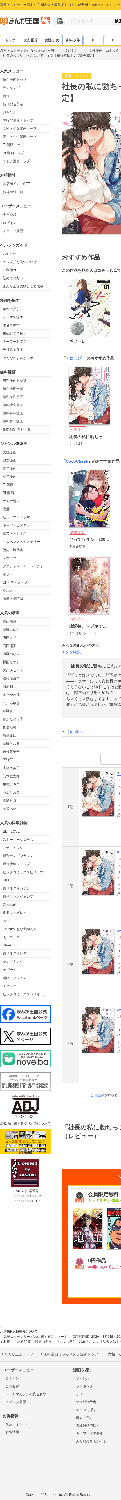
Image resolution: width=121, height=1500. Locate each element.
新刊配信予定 (13, 104)
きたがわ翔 (11, 695)
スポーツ (9, 558)
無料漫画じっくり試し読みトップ (70, 1354)
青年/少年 (73, 40)
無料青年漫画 (13, 413)
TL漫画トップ (13, 145)
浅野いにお (11, 630)
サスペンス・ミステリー (21, 542)
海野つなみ (11, 654)
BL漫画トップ (13, 153)
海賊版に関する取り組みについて (25, 1124)
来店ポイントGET (16, 184)
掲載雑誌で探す (14, 333)
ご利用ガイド (13, 270)
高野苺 (8, 760)
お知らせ (9, 254)
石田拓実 (9, 646)
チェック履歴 (13, 231)
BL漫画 (8, 493)
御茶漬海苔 (11, 678)
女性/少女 (52, 40)
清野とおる (11, 744)
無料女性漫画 (13, 397)
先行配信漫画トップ (18, 120)
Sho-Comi (10, 945)
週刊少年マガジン (16, 888)
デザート (9, 970)
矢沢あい (9, 809)
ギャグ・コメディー (18, 525)
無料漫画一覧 (13, 389)
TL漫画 (8, 485)
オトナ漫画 (11, 501)
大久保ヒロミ (13, 670)
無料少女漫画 (13, 405)
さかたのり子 (13, 719)
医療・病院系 (13, 599)
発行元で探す (13, 350)
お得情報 (12, 1432)
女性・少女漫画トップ (20, 129)
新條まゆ (9, 735)
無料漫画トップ (14, 80)
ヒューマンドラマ (16, 517)
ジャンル (9, 112)
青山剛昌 (9, 621)
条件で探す (11, 309)
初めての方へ (13, 278)
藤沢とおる (11, 792)
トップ (10, 40)
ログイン (9, 223)
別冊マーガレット (16, 913)
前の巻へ (75, 732)
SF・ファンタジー (17, 582)
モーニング (11, 937)
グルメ (8, 591)
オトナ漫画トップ (16, 161)
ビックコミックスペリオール (25, 994)
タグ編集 (73, 652)
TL (93, 40)
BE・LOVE (11, 831)
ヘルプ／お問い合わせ (20, 262)
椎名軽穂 (9, 727)
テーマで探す (13, 317)
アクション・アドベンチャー (25, 566)
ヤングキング (13, 962)
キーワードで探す (16, 342)
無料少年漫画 (13, 421)
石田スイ (9, 638)
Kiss (6, 880)
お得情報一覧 (13, 192)
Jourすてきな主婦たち (20, 929)
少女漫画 (9, 460)
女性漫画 (9, 452)
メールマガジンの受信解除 (26, 1394)
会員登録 (9, 215)
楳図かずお (11, 662)
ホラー (8, 574)
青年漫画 (9, 468)
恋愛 (6, 509)
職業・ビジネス (14, 534)
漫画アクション (14, 978)
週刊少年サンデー (16, 953)
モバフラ (9, 986)
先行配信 (31, 40)
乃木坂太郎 (11, 776)
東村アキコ (11, 784)
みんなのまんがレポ (18, 358)
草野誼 (8, 711)
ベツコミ (9, 921)
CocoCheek (77, 461)
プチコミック (13, 848)
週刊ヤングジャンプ (18, 896)
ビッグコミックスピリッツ (23, 872)
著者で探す (11, 325)
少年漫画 (9, 477)
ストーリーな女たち (18, 840)
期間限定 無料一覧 (17, 429)
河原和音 (9, 687)
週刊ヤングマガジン (18, 856)
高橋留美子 (11, 768)
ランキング (11, 88)
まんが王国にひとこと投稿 (23, 286)
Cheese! (9, 905)
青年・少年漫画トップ (20, 137)
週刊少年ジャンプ (16, 864)
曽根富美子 (11, 752)
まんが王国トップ (18, 1354)
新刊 (6, 96)
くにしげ (74, 358)
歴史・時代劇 (13, 550)
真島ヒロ (9, 800)
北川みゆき (11, 703)
